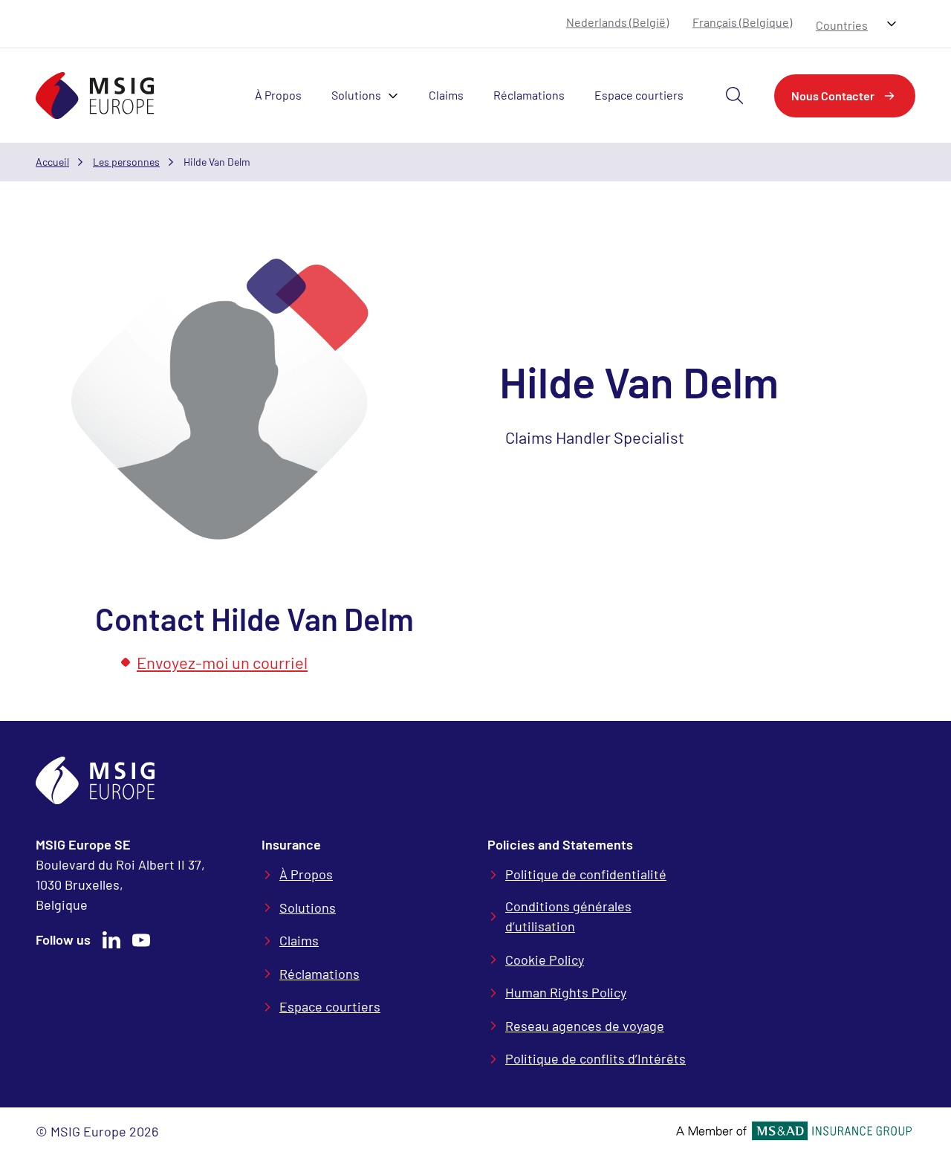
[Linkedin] (111, 940)
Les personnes (126, 161)
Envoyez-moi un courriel (222, 662)
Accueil (52, 161)
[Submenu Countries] (891, 23)
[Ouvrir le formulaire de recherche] (734, 95)
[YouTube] (141, 940)
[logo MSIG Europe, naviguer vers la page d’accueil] (95, 95)
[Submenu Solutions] (397, 95)
